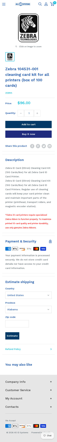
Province (10, 302)
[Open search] (40, 4)
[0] (52, 4)
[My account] (46, 4)
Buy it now (28, 134)
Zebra (8, 93)
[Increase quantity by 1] (37, 113)
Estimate (12, 335)
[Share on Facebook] (32, 146)
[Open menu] (3, 4)
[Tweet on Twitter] (44, 146)
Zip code (10, 317)
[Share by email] (49, 146)
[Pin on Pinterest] (38, 146)
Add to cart (29, 124)
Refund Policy (13, 349)
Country (9, 288)
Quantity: (10, 113)
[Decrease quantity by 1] (21, 113)
